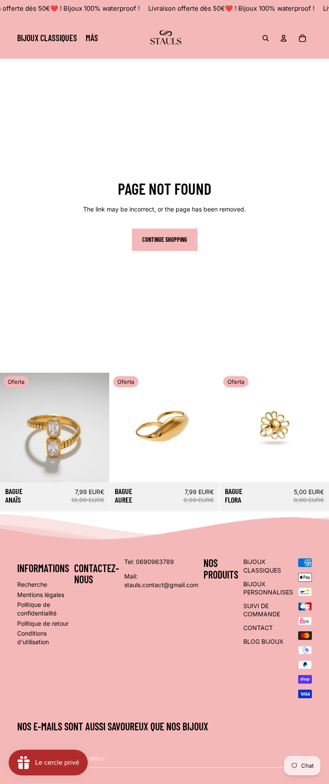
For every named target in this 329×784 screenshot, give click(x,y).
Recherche (32, 584)
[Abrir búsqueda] (265, 38)
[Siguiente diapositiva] (206, 427)
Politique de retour (43, 623)
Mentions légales (40, 594)
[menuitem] (92, 38)
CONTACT (258, 627)
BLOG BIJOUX (263, 641)
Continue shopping (164, 239)
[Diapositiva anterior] (122, 427)
